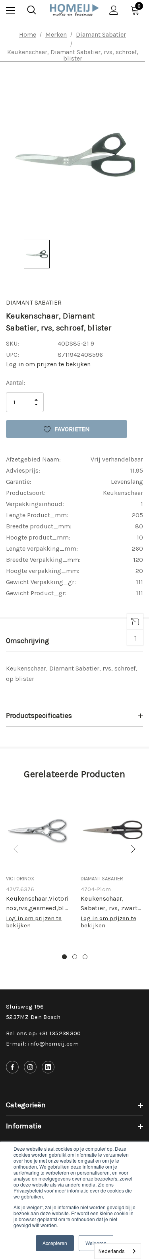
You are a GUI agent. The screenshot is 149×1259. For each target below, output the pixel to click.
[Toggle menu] (10, 10)
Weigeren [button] (95, 1242)
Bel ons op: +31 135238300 (43, 1033)
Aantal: (15, 382)
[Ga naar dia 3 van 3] (85, 956)
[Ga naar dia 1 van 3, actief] (64, 956)
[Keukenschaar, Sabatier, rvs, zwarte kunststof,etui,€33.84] (112, 830)
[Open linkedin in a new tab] (48, 1067)
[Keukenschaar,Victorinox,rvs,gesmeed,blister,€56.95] (37, 830)
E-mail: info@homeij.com (42, 1043)
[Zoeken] (31, 10)
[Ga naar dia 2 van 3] (74, 956)
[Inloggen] (113, 10)
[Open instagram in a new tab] (30, 1067)
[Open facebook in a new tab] (12, 1067)
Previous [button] (16, 849)
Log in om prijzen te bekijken (48, 364)
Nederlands (112, 1251)
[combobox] (117, 1251)
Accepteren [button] (55, 1242)
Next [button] (133, 849)
